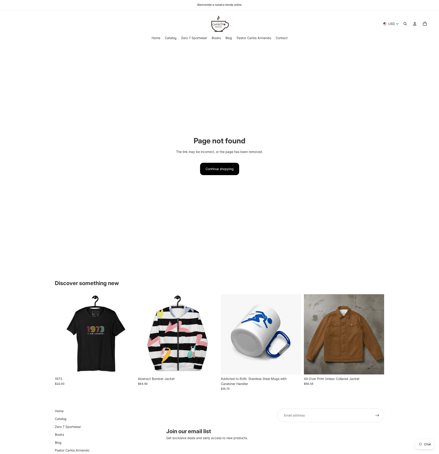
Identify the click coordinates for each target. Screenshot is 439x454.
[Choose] (128, 367)
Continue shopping (220, 169)
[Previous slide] (62, 334)
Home (59, 411)
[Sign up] (377, 415)
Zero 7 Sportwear (68, 427)
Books (59, 434)
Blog (58, 442)
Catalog (61, 419)
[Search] (405, 24)
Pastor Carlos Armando (72, 450)
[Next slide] (128, 334)
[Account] (415, 24)
